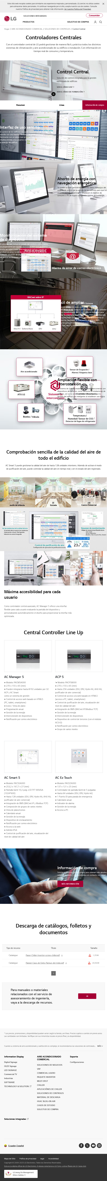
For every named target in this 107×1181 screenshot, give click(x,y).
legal (42, 1158)
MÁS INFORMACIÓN (70, 884)
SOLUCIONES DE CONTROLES (50, 1093)
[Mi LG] (95, 22)
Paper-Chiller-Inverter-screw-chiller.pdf (43, 955)
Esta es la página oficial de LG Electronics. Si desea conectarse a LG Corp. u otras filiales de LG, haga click (45, 1166)
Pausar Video (53, 94)
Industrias (8, 1078)
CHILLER (41, 1085)
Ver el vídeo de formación (70, 91)
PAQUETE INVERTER (46, 1077)
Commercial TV (10, 1074)
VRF (39, 1069)
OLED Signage (10, 1066)
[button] (103, 3)
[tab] (20, 105)
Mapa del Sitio (9, 1158)
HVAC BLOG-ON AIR (46, 1101)
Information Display (14, 1056)
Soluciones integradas (35, 16)
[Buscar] (100, 22)
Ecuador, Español (16, 1145)
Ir (87, 996)
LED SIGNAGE (10, 1070)
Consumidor (94, 15)
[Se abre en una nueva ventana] (81, 1145)
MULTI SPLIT (42, 1081)
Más (99, 1046)
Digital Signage (10, 1062)
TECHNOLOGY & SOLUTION (16, 1086)
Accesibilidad (53, 1158)
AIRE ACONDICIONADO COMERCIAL (49, 1058)
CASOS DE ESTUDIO (46, 1105)
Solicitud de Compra (78, 21)
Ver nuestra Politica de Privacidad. (77, 9)
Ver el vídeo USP (64, 87)
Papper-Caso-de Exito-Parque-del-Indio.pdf (45, 962)
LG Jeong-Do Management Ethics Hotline (23, 1173)
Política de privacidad (28, 1158)
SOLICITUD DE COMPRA (48, 1109)
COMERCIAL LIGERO (46, 1073)
